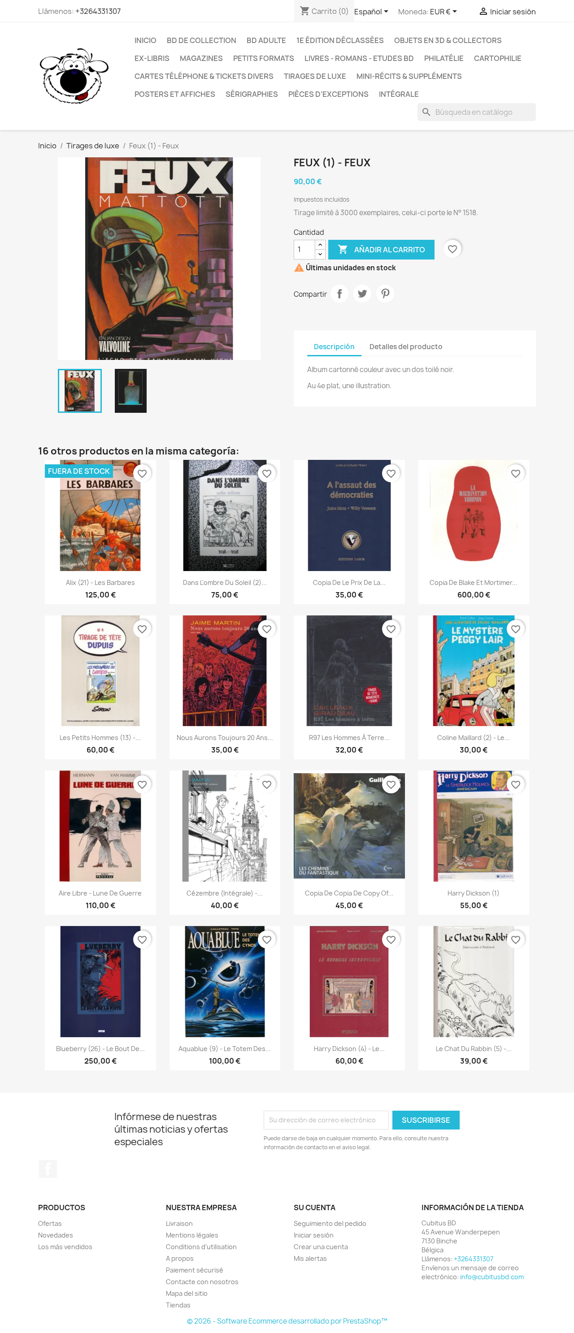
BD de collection (201, 40)
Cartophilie (498, 58)
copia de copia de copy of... (349, 893)
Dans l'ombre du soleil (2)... (225, 582)
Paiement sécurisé (194, 1270)
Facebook (48, 1169)
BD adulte (266, 40)
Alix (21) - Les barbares (100, 582)
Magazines (201, 58)
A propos (180, 1258)
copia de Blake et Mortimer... (473, 582)
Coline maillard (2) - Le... (473, 737)
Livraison (179, 1223)
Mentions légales (192, 1235)
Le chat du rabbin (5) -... (474, 1048)
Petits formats (263, 58)
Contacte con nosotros (202, 1281)
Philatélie (444, 58)
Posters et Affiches (175, 94)
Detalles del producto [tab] (406, 346)
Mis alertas (310, 1258)
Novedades (55, 1235)
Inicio (146, 40)
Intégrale (399, 94)
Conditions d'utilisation (201, 1246)
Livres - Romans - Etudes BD (359, 58)
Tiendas (178, 1305)
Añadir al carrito (381, 249)
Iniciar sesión (314, 1235)
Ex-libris (152, 58)
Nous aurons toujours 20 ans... (225, 737)
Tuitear (362, 294)
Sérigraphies (252, 94)
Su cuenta (314, 1207)
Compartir (339, 294)
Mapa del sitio (187, 1293)
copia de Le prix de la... (349, 582)
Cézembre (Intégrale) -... (225, 893)
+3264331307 (98, 11)
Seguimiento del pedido (330, 1223)
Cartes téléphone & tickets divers (204, 76)
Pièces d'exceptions (328, 94)
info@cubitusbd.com (492, 1276)
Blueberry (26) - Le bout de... (100, 1048)
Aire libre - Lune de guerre (100, 893)
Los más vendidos (65, 1246)
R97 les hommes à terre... (349, 737)
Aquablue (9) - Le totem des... (224, 1048)
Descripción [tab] (334, 346)
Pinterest (385, 294)
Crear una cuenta (321, 1246)
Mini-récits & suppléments (409, 76)
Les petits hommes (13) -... (100, 737)
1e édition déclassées (340, 40)
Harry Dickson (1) (474, 893)
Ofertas (50, 1223)
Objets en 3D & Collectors (448, 40)
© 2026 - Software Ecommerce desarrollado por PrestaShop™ (287, 1321)
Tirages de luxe (315, 76)
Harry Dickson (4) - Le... (349, 1048)
